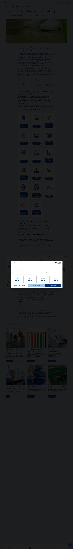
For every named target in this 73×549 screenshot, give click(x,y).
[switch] (30, 280)
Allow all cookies (53, 285)
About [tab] (54, 266)
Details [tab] (36, 266)
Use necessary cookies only (20, 285)
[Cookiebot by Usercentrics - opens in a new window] (56, 263)
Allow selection (36, 285)
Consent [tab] (19, 267)
